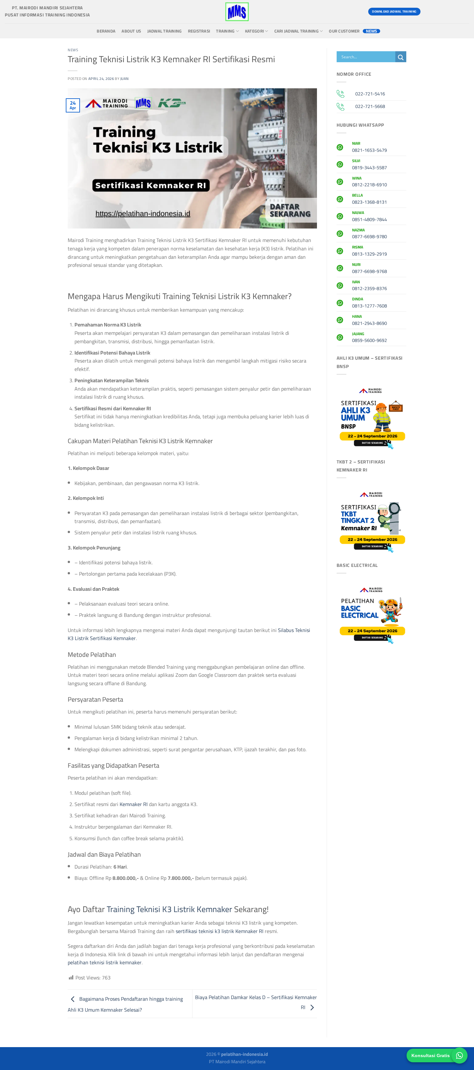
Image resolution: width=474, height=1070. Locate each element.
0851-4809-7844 (369, 217)
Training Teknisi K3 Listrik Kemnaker (169, 909)
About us (131, 31)
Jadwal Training (164, 31)
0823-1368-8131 (369, 199)
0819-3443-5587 (369, 165)
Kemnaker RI (134, 804)
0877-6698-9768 (369, 269)
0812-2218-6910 (369, 182)
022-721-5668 (370, 106)
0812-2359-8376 (369, 286)
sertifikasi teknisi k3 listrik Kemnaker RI (219, 931)
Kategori (254, 31)
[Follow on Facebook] (428, 11)
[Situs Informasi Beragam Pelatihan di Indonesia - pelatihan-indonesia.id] (237, 11)
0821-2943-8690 (369, 320)
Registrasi (199, 31)
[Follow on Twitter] (451, 11)
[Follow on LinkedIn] (463, 11)
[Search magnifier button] (400, 57)
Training (225, 31)
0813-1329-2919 (369, 251)
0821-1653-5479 (369, 147)
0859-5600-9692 (369, 338)
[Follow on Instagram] (440, 11)
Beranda (106, 31)
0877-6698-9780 (369, 234)
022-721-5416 (370, 93)
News (371, 31)
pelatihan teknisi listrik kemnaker (105, 962)
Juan (124, 78)
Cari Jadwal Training (296, 31)
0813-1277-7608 (369, 303)
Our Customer (344, 31)
